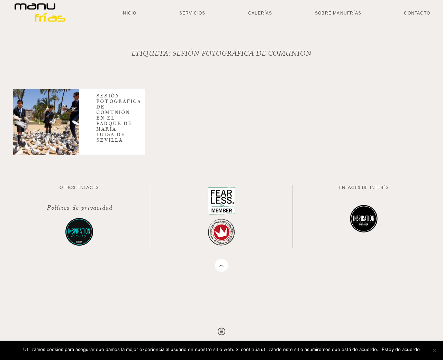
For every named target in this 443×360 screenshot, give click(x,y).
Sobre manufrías (338, 13)
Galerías (260, 13)
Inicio (128, 13)
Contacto (417, 13)
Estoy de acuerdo (401, 349)
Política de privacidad (79, 207)
